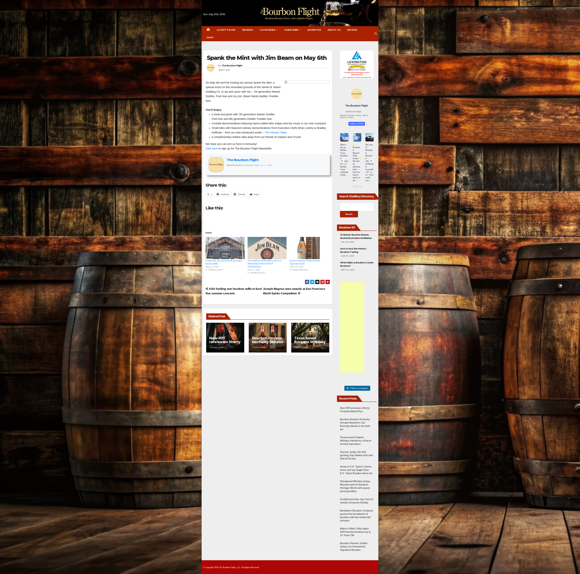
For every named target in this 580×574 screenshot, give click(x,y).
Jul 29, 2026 (347, 242)
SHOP (209, 37)
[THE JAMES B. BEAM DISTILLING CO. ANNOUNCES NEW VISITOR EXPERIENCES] (267, 248)
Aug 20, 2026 (259, 347)
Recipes (352, 30)
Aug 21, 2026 (217, 347)
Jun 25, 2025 (347, 256)
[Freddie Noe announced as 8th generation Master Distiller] (225, 248)
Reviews (247, 30)
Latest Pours (226, 30)
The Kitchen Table (276, 132)
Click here (212, 148)
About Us (334, 30)
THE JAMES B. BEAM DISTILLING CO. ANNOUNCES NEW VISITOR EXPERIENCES (265, 263)
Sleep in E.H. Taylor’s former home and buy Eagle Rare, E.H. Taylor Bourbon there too (356, 470)
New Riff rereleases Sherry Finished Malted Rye (224, 344)
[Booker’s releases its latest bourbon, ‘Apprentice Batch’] (309, 248)
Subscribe (291, 30)
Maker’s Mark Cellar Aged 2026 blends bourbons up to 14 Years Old (355, 532)
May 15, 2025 (347, 270)
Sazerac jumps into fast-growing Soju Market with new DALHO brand (356, 455)
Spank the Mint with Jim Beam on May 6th (267, 57)
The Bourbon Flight (232, 65)
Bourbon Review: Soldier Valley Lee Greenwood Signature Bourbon (354, 546)
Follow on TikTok (357, 124)
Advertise (314, 30)
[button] (375, 33)
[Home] (208, 30)
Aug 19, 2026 (302, 347)
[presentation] (342, 160)
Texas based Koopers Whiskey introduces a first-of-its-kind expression (356, 440)
